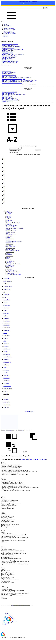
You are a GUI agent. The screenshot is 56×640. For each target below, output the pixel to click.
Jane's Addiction (7, 386)
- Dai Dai (10, 44)
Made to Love (9, 244)
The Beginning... (10, 261)
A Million (8, 213)
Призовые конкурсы (9, 28)
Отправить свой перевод (10, 33)
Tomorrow (8, 262)
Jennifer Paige (7, 380)
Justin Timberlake (8, 281)
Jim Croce (6, 391)
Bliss (7, 221)
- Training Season (8, 57)
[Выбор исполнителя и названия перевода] (12, 122)
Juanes (5, 310)
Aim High (8, 216)
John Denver (6, 375)
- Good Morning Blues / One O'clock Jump (19, 80)
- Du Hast (7, 53)
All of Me (8, 217)
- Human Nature (10, 61)
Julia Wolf (6, 338)
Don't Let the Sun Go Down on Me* (14, 228)
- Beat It (8, 50)
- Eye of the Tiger (11, 100)
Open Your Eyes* (10, 248)
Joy (4, 396)
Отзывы (6, 34)
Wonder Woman (10, 273)
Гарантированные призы (10, 29)
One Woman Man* (10, 246)
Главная (5, 24)
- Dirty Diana (9, 56)
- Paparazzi (7, 59)
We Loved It (9, 267)
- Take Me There (7, 52)
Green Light (9, 236)
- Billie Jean (9, 45)
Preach (8, 253)
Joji (4, 292)
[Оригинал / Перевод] (11, 452)
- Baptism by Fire (13, 79)
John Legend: (7, 211)
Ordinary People (10, 249)
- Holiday (7, 96)
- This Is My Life (9, 75)
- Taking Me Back (9, 72)
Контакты (6, 36)
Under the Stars (10, 266)
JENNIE (6, 302)
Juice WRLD (7, 300)
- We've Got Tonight (9, 76)
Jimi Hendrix (6, 378)
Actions (8, 215)
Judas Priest (6, 318)
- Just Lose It (7, 58)
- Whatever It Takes (9, 98)
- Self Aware (8, 48)
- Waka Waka (12, 49)
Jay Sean (6, 315)
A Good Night (9, 212)
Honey (8, 240)
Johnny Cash (6, 325)
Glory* (8, 233)
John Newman (7, 349)
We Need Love (9, 269)
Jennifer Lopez (7, 289)
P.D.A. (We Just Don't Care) (12, 250)
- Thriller (6, 71)
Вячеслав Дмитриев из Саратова (33, 459)
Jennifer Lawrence (8, 356)
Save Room (9, 254)
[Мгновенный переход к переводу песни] (12, 133)
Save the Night (9, 256)
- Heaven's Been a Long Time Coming (13, 94)
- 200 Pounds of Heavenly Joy (16, 77)
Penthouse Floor (10, 252)
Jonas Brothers (7, 330)
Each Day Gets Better (11, 230)
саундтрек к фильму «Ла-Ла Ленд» (20, 605)
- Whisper (7, 73)
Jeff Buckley (6, 370)
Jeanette (5, 372)
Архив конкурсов (8, 30)
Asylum (8, 218)
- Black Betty (8, 93)
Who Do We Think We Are (12, 271)
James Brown (7, 402)
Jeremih (5, 367)
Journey (5, 351)
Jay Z (5, 297)
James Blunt (6, 313)
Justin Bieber (6, 278)
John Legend (21, 430)
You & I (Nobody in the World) (13, 274)
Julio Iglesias (6, 307)
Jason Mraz (6, 383)
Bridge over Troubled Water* (13, 222)
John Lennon (7, 305)
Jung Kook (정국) (8, 286)
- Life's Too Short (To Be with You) (17, 81)
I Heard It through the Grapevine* (14, 241)
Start (7, 258)
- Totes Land (7, 101)
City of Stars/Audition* (11, 225)
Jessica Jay (6, 359)
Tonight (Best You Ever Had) (13, 264)
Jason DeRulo (7, 354)
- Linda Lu (12, 83)
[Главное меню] (11, 20)
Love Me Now (9, 242)
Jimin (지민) (6, 394)
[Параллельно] (11, 441)
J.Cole (5, 341)
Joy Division (6, 346)
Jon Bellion (6, 399)
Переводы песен (10, 430)
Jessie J (5, 333)
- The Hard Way (11, 46)
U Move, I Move (10, 265)
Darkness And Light (11, 226)
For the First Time (10, 232)
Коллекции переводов (9, 32)
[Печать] (24, 452)
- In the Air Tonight (9, 92)
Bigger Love (9, 220)
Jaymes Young (7, 404)
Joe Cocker (6, 294)
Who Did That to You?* (12, 270)
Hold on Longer (10, 238)
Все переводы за (29, 84)
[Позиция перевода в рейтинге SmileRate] (26, 452)
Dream (8, 229)
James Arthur (7, 327)
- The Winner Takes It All (9, 62)
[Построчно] (34, 441)
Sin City (8, 257)
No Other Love (9, 245)
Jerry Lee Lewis (7, 362)
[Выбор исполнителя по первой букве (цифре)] (12, 144)
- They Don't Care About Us (13, 54)
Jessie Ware (6, 407)
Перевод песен (7, 25)
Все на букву (29, 411)
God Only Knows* (10, 234)
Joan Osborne (7, 321)
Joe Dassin (6, 283)
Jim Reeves (6, 343)
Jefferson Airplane (8, 388)
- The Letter (7, 97)
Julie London (7, 335)
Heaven (8, 237)
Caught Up (9, 224)
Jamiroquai (6, 364)
